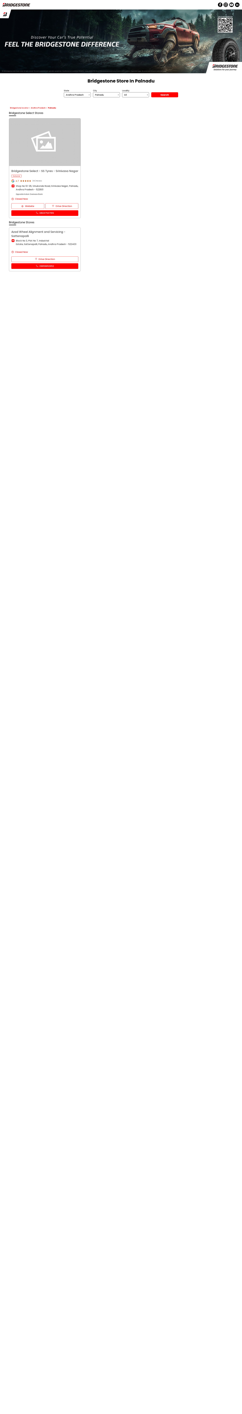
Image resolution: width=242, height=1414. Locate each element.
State (66, 90)
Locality (125, 90)
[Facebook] (220, 4)
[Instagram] (225, 4)
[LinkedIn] (237, 4)
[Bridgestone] (16, 4)
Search (164, 94)
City (95, 90)
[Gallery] (121, 42)
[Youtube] (231, 4)
